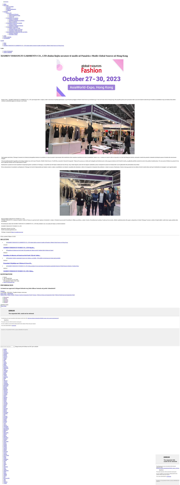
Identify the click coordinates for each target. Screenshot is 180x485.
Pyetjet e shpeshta (7, 37)
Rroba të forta (4, 294)
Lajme (4, 35)
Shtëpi (4, 4)
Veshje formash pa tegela (14, 15)
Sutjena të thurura (13, 24)
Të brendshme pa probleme (12, 18)
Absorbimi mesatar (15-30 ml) (15, 29)
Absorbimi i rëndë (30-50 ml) (15, 30)
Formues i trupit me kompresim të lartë (23, 294)
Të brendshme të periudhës (12, 26)
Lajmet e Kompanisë (8, 51)
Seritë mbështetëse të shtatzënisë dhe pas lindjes (16, 32)
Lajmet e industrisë (7, 52)
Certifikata (8, 10)
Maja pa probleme (13, 21)
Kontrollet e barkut (13, 34)
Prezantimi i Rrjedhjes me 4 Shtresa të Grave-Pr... (17, 263)
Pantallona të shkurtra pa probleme (16, 20)
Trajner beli (11, 16)
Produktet (5, 11)
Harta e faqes (3, 293)
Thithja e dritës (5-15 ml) (14, 28)
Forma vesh (8, 13)
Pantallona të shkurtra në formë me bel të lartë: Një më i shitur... (21, 255)
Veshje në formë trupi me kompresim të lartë (65, 294)
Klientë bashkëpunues (11, 9)
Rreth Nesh (5, 5)
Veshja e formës (10, 294)
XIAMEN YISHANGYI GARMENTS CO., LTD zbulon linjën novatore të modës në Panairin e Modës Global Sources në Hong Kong (33, 45)
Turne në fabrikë (10, 6)
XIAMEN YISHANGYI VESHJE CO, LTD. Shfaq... (18, 271)
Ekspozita (8, 8)
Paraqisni (3, 291)
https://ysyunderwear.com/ (17, 232)
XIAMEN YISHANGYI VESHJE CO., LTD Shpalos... (19, 247)
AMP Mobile (10, 293)
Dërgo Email (3, 306)
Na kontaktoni (6, 38)
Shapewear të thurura (13, 14)
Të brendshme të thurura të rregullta (14, 23)
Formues (34, 294)
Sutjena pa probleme (13, 19)
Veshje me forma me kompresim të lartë (45, 294)
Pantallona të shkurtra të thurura (16, 25)
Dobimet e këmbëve (13, 33)
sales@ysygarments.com (8, 282)
